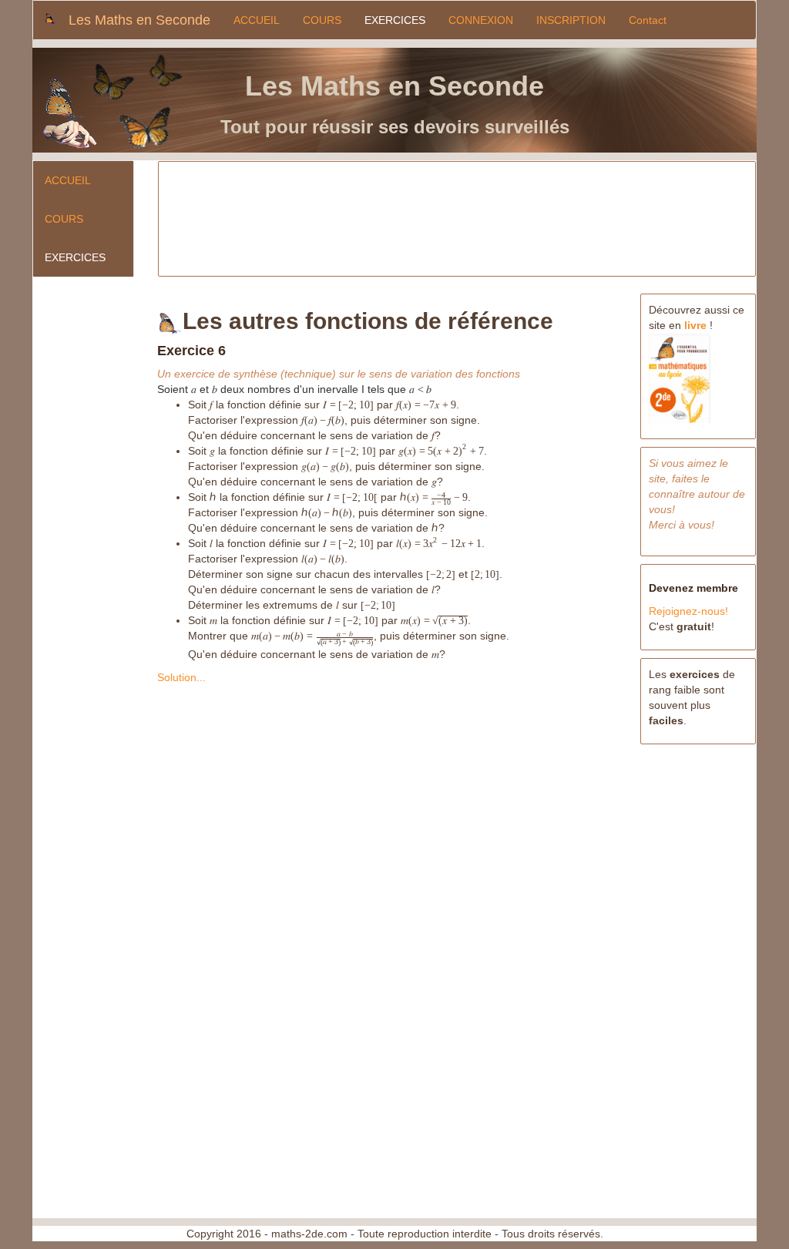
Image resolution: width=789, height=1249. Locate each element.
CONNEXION (480, 20)
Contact (647, 20)
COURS (322, 20)
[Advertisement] (458, 215)
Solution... (181, 677)
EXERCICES (394, 20)
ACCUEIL (256, 20)
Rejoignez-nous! (688, 611)
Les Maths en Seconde (139, 20)
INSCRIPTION (571, 20)
